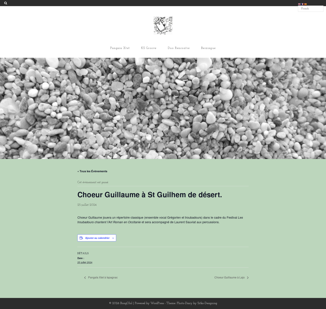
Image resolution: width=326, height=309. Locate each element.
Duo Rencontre (179, 48)
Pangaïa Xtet (120, 48)
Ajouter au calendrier (97, 238)
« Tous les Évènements (92, 171)
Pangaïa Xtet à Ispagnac (102, 277)
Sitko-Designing (207, 303)
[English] (299, 4)
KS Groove (149, 48)
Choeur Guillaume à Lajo (229, 277)
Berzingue (208, 48)
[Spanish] (305, 4)
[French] (302, 4)
